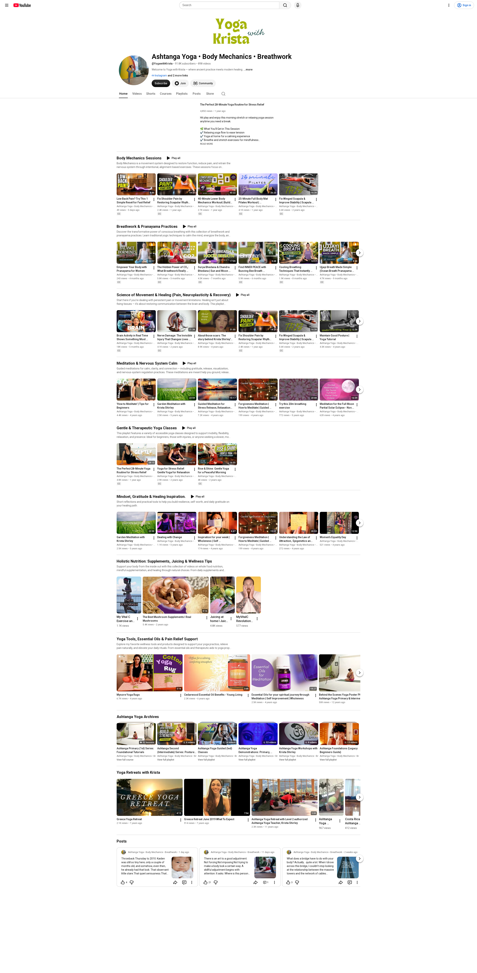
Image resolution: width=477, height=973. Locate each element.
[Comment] (184, 882)
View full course (125, 759)
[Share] (175, 882)
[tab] (123, 93)
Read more (206, 144)
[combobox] (230, 5)
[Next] (359, 252)
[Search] (285, 5)
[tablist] (238, 93)
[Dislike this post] (132, 882)
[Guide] (6, 5)
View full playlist (165, 759)
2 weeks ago (350, 852)
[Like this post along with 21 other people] (206, 882)
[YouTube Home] (21, 5)
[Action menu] (191, 882)
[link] (157, 868)
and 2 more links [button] (178, 75)
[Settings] (449, 5)
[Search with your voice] (297, 5)
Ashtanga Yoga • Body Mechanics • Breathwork (141, 206)
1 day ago (184, 852)
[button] (206, 144)
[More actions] (154, 199)
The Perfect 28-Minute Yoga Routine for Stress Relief (232, 104)
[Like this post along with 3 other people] (288, 882)
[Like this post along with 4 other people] (123, 882)
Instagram (160, 75)
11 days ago (268, 852)
